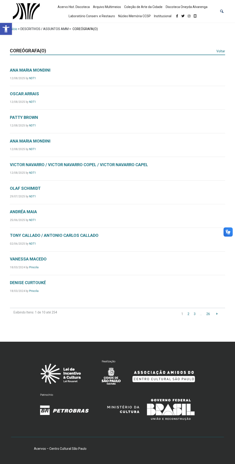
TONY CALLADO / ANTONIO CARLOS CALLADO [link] (54, 235)
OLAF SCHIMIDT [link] (25, 188)
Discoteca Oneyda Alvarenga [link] (186, 7)
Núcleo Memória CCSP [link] (134, 16)
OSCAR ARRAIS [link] (24, 93)
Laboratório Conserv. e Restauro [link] (92, 16)
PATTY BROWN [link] (24, 117)
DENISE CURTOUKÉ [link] (28, 282)
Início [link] (13, 29)
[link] (6, 29)
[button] (221, 11)
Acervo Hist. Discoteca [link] (74, 7)
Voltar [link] (220, 51)
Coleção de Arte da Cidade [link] (143, 7)
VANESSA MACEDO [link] (28, 259)
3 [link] (195, 314)
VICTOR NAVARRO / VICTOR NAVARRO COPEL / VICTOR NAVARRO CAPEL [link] (79, 164)
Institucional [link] (162, 16)
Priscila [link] (34, 267)
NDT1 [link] (32, 78)
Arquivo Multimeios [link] (107, 7)
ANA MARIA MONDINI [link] (30, 70)
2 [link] (188, 314)
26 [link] (208, 314)
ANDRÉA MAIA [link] (23, 211)
